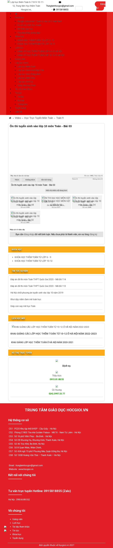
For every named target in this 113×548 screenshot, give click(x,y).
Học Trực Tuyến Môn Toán (38, 117)
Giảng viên (20, 59)
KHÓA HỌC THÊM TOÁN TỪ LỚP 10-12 (36, 44)
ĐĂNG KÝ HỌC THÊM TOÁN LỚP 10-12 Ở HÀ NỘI (41, 55)
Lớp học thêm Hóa (26, 78)
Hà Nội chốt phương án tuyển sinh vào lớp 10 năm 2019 (36, 292)
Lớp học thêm (21, 62)
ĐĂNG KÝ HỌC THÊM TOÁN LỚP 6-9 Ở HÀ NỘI (39, 51)
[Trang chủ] (16, 13)
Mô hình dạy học (25, 28)
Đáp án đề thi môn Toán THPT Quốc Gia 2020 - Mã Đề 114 (38, 279)
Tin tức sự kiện (20, 271)
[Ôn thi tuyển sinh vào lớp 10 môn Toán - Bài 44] (25, 202)
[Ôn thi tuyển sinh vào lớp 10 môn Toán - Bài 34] (86, 202)
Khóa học (19, 36)
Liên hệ (18, 111)
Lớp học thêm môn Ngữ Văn (30, 70)
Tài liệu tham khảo (23, 89)
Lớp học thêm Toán (26, 66)
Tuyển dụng (20, 108)
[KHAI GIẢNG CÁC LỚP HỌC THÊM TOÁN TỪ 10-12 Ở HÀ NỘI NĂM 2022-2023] (50, 327)
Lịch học (19, 47)
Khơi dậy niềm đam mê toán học (25, 299)
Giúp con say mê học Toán (22, 306)
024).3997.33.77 (57, 393)
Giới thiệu (19, 17)
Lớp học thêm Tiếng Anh (28, 74)
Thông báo (22, 104)
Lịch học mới (18, 318)
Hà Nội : (12, 499)
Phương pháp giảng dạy (28, 32)
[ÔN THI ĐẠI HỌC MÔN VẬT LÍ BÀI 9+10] (56, 202)
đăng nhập (29, 234)
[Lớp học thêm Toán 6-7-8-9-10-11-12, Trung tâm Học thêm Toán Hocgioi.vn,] (26, 5)
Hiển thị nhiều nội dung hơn (56, 190)
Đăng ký (100, 6)
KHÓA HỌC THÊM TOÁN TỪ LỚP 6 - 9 (35, 40)
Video (18, 117)
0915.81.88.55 (57, 379)
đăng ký (93, 234)
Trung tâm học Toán (26, 85)
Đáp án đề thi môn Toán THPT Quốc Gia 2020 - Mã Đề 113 (38, 286)
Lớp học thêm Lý (25, 81)
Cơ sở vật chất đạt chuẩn (29, 25)
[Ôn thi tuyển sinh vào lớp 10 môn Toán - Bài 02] (25, 218)
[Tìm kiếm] (84, 8)
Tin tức (18, 93)
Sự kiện (20, 100)
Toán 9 (60, 117)
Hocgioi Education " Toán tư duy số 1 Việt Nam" (39, 21)
